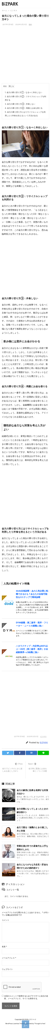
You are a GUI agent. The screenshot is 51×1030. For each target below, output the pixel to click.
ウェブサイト (7, 969)
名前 (4, 946)
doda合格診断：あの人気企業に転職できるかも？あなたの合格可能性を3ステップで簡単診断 (32, 593)
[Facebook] (19, 753)
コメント (5, 920)
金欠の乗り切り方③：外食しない (20, 104)
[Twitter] (7, 753)
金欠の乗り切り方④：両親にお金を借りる (23, 108)
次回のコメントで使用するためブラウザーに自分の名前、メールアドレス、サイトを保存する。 (26, 997)
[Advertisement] (25, 56)
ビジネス (13, 10)
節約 (30, 24)
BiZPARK (44, 742)
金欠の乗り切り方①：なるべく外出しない (23, 92)
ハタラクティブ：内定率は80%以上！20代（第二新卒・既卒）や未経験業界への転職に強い (32, 649)
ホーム (4, 10)
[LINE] (43, 753)
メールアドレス (9, 958)
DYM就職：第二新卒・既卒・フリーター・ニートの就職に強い (32, 624)
